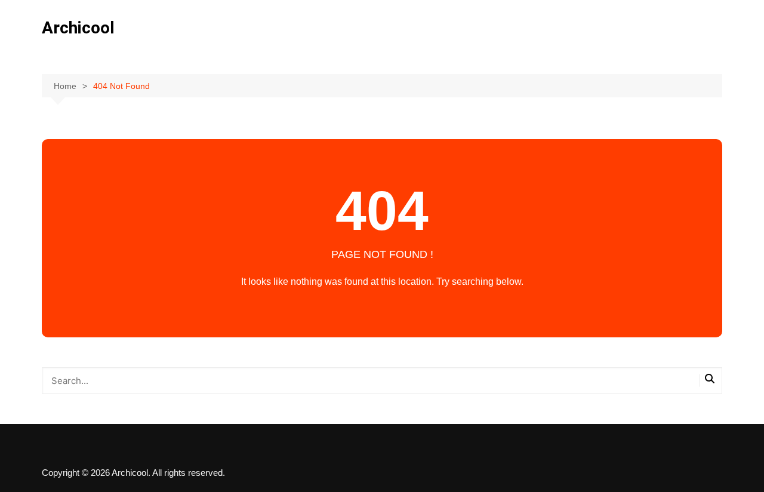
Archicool (78, 28)
